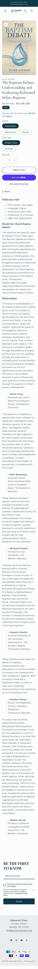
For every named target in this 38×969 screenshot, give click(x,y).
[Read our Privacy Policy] (33, 889)
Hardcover (10, 132)
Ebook (26, 132)
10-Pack (9, 149)
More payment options (19, 184)
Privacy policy (29, 961)
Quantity (6, 155)
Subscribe (19, 901)
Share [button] (7, 191)
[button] (5, 11)
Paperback (10, 126)
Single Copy (11, 142)
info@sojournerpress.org (19, 930)
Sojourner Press (15, 961)
